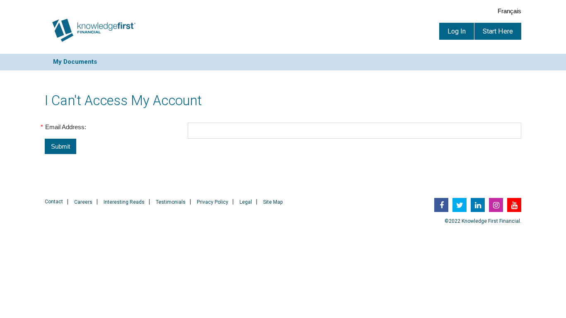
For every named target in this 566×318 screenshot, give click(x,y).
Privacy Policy (212, 202)
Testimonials (171, 202)
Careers (83, 202)
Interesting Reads (124, 202)
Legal (245, 202)
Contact (54, 202)
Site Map (273, 202)
